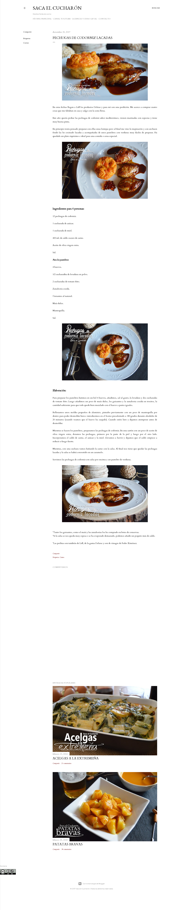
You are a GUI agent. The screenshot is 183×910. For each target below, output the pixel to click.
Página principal (42, 19)
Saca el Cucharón (57, 8)
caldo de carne (76, 437)
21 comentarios (66, 763)
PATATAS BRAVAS (68, 844)
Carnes (26, 43)
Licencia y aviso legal (84, 19)
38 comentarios (66, 849)
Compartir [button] (27, 32)
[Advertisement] (105, 656)
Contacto (105, 19)
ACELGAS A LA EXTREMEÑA (76, 758)
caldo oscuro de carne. (73, 238)
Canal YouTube (62, 19)
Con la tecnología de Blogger (94, 884)
